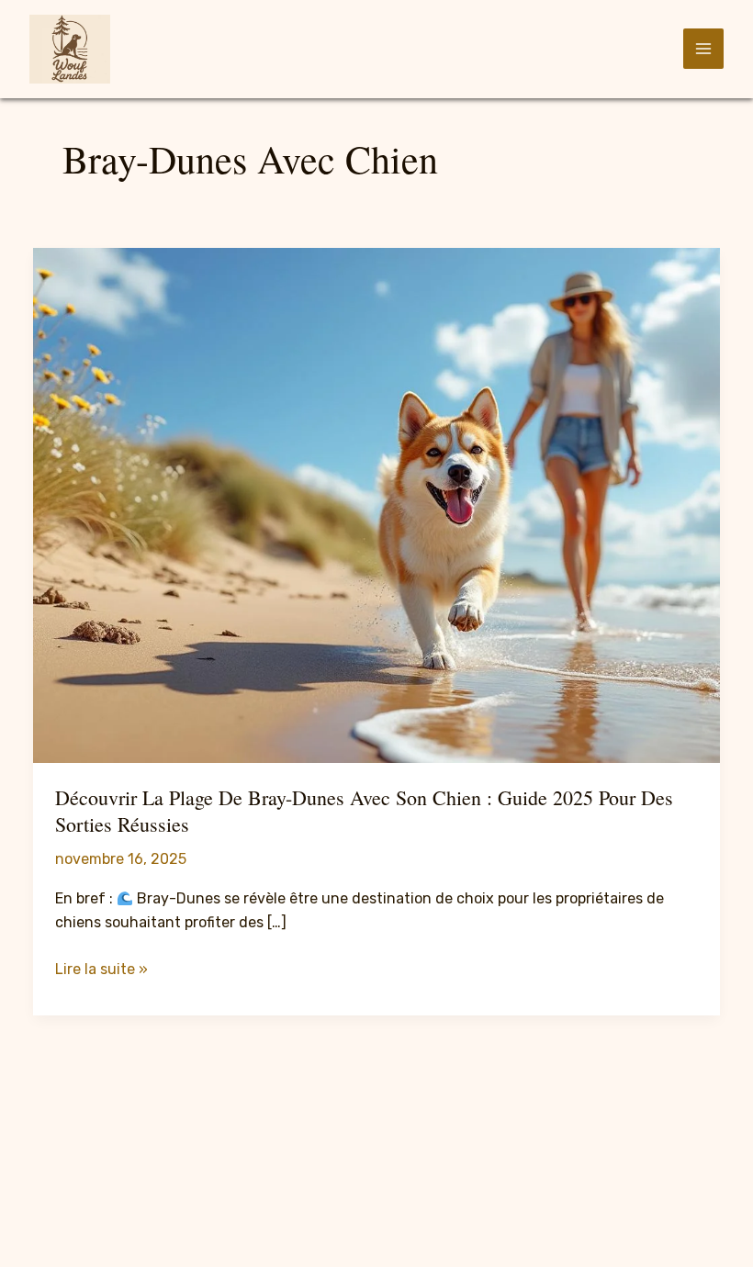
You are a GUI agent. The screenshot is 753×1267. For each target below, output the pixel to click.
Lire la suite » (101, 970)
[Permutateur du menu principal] (703, 48)
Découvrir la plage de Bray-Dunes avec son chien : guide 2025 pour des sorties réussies (364, 810)
